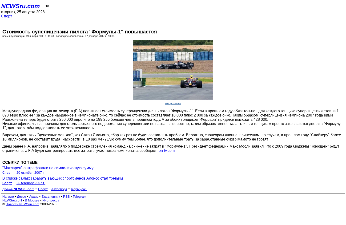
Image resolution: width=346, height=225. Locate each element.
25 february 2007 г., (31, 183)
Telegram (80, 196)
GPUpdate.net (173, 103)
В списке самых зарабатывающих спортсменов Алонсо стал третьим (62, 178)
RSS (66, 196)
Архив (33, 196)
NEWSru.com (20, 6)
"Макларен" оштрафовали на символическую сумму (47, 168)
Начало (8, 196)
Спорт (6, 16)
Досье (21, 196)
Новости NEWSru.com (22, 204)
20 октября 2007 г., (30, 172)
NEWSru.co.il (12, 200)
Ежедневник (50, 196)
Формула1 (79, 189)
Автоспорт (59, 189)
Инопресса (50, 200)
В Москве (32, 200)
